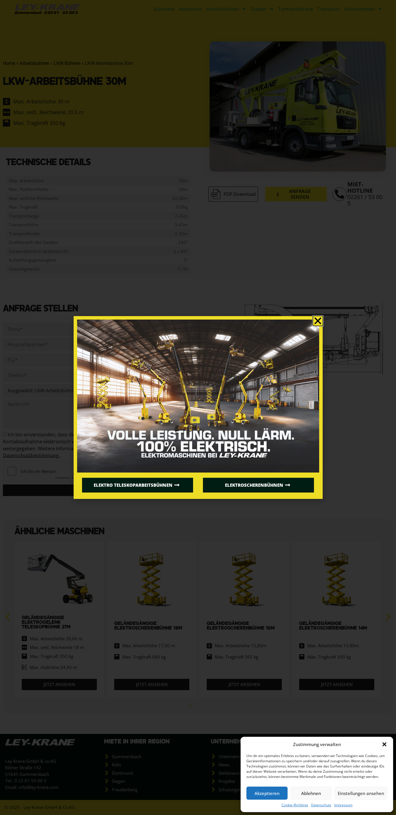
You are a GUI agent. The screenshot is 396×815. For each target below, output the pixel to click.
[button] (384, 744)
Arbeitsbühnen (222, 9)
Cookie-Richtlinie (294, 805)
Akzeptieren (267, 793)
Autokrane (190, 9)
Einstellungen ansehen (361, 793)
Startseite (164, 9)
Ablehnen (311, 793)
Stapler (258, 9)
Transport (328, 9)
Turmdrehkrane (295, 9)
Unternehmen (359, 9)
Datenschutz (321, 805)
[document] (198, 407)
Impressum (343, 805)
